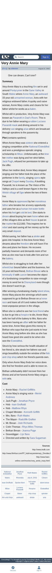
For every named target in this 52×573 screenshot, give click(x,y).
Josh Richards (25, 423)
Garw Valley (35, 90)
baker (33, 109)
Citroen (45, 478)
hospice (25, 315)
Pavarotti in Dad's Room (25, 118)
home (35, 216)
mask (14, 125)
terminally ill (8, 275)
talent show (43, 291)
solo (4, 378)
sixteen (29, 143)
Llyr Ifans (25, 434)
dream (5, 216)
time (46, 154)
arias (25, 129)
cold (22, 212)
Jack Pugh (7, 161)
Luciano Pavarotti (19, 489)
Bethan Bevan (33, 271)
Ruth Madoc (23, 415)
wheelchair (8, 267)
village (12, 192)
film (35, 86)
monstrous (40, 201)
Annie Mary (28, 94)
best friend (38, 311)
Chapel (15, 181)
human (24, 209)
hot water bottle (36, 209)
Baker (19, 494)
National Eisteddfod (39, 146)
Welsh (5, 192)
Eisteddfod (16, 341)
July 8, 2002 (32, 478)
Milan (20, 154)
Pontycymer (16, 90)
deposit (17, 231)
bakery (9, 258)
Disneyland (30, 282)
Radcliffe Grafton (27, 419)
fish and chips (7, 497)
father (5, 205)
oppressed (22, 201)
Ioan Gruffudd (19, 404)
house (34, 220)
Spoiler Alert (20, 483)
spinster (44, 494)
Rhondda (20, 478)
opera (37, 178)
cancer (23, 275)
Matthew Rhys (19, 408)
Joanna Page (29, 430)
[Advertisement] (26, 27)
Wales (12, 94)
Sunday (30, 181)
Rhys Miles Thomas (32, 427)
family (22, 178)
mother (9, 158)
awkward (43, 94)
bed (29, 212)
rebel (5, 227)
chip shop (32, 494)
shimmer (14, 69)
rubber (33, 121)
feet (14, 212)
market (9, 224)
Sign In (46, 57)
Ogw (21, 192)
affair (25, 322)
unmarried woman (23, 98)
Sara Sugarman (38, 438)
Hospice (32, 489)
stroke (37, 236)
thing (5, 69)
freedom (25, 244)
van (13, 129)
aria (44, 497)
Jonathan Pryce (26, 401)
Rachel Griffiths (27, 389)
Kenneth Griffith (32, 412)
